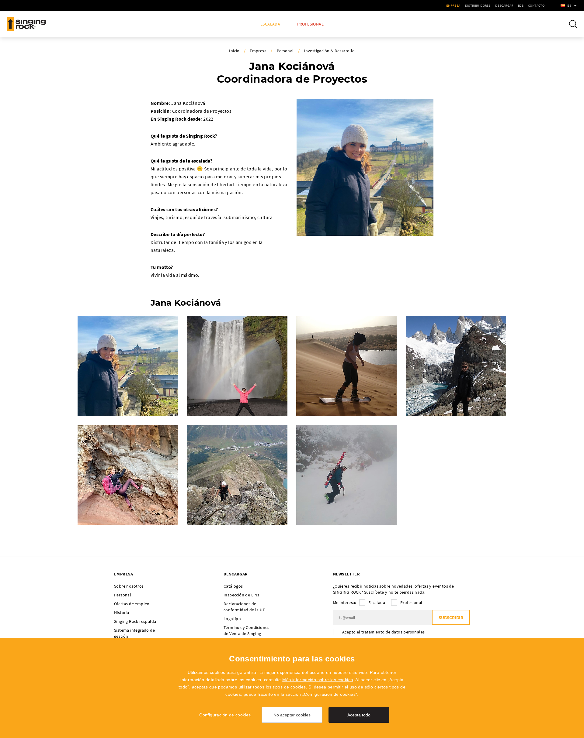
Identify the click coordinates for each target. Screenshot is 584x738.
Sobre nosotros (129, 586)
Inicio (234, 50)
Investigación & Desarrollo (329, 50)
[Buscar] (573, 24)
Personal (285, 50)
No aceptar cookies (292, 714)
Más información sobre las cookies (317, 679)
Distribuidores (478, 5)
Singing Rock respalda (135, 621)
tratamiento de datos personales (393, 632)
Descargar (504, 5)
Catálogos (233, 586)
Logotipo (232, 618)
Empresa (453, 5)
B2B (520, 5)
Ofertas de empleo (132, 603)
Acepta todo (358, 714)
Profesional (310, 24)
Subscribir (451, 617)
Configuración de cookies (225, 714)
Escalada (270, 24)
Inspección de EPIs (241, 595)
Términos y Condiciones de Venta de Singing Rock (246, 633)
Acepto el (383, 632)
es (569, 5)
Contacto (536, 5)
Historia (121, 612)
